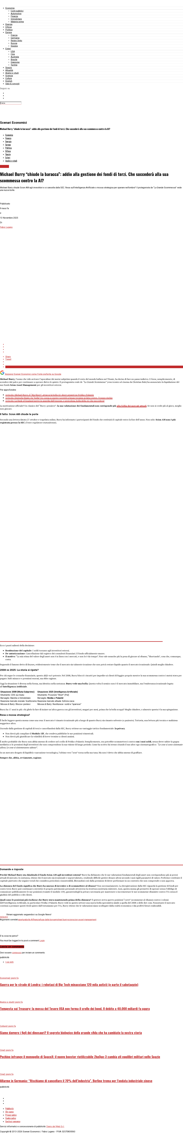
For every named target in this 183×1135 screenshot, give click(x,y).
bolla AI (29, 919)
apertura (22, 919)
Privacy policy (10, 1115)
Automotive (16, 13)
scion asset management (84, 919)
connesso (16, 952)
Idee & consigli (12, 83)
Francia (14, 35)
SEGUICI (4, 917)
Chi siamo (9, 1111)
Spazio (8, 67)
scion (70, 919)
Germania (15, 38)
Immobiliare (16, 19)
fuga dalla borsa (47, 919)
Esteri (8, 48)
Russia (14, 43)
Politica (8, 29)
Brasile (14, 59)
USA (13, 51)
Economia (9, 8)
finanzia (36, 919)
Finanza (14, 16)
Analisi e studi (12, 73)
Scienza (9, 75)
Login (42, 940)
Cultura (8, 78)
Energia (8, 24)
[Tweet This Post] (94, 347)
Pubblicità (9, 1108)
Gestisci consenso (12, 1121)
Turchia (14, 65)
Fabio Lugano (6, 227)
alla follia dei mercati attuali (132, 405)
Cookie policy (10, 1118)
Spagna (14, 46)
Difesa (8, 27)
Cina (13, 54)
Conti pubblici (17, 11)
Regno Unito (16, 40)
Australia (15, 57)
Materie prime (17, 21)
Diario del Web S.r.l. (55, 1126)
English (8, 81)
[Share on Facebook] (94, 344)
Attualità (9, 70)
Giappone (15, 62)
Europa (8, 32)
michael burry (61, 919)
